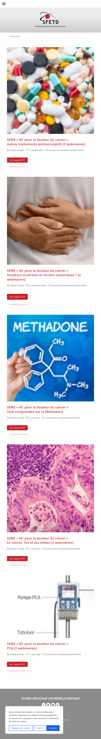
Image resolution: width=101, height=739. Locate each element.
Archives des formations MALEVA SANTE (66, 150)
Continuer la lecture (19, 166)
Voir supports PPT (17, 160)
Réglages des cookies (20, 728)
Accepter (53, 728)
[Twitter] (48, 705)
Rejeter (39, 728)
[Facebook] (44, 705)
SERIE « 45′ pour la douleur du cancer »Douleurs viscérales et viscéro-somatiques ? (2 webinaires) (44, 275)
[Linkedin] (57, 705)
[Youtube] (53, 705)
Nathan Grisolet (17, 150)
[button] (3, 3)
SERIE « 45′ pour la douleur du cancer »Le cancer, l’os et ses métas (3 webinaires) (40, 540)
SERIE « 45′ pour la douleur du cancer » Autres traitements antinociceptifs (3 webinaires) (46, 141)
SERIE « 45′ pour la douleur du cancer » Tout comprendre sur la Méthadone (37, 409)
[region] (34, 720)
